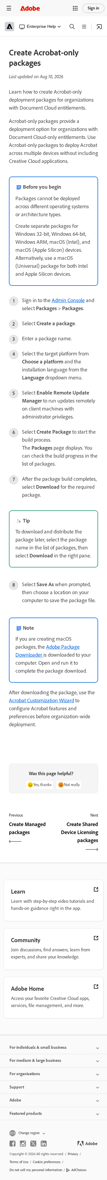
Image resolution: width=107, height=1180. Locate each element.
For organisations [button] (25, 1073)
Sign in (93, 8)
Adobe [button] (15, 1100)
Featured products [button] (26, 1113)
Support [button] (17, 1087)
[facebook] (12, 1144)
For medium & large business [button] (35, 1060)
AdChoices (78, 1170)
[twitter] (33, 1144)
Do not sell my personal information (36, 1170)
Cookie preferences (47, 1162)
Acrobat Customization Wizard (41, 700)
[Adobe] (30, 8)
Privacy (73, 1154)
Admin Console (68, 300)
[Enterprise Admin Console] (99, 27)
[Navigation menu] (9, 8)
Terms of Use (19, 1162)
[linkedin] (44, 1144)
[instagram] (23, 1144)
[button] (75, 8)
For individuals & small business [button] (38, 1047)
